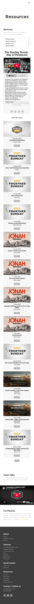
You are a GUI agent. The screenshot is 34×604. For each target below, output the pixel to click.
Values (5, 536)
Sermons (5, 574)
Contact (7, 586)
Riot (4, 553)
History (5, 540)
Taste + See (6, 565)
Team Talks (6, 576)
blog (13, 519)
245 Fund (6, 567)
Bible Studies (6, 556)
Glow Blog (6, 580)
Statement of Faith (8, 538)
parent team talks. (24, 519)
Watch (12, 75)
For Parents (6, 578)
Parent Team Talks (8, 582)
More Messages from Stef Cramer (18, 103)
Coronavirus (17, 102)
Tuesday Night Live (8, 551)
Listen (23, 75)
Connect (7, 545)
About (6, 534)
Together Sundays (8, 549)
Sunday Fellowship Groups (10, 547)
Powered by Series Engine (17, 465)
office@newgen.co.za (9, 588)
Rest (22, 102)
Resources (8, 572)
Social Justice (9, 563)
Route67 (5, 554)
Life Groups (6, 558)
